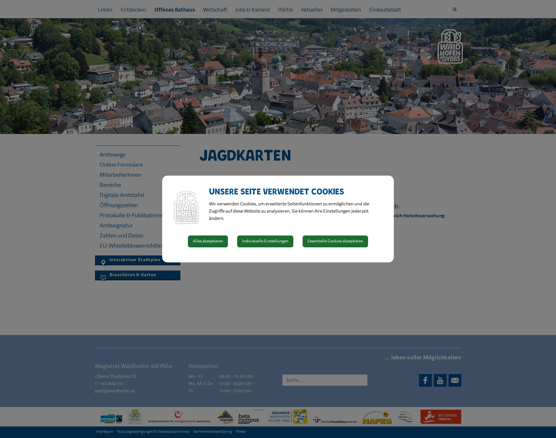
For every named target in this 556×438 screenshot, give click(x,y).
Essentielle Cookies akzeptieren (335, 241)
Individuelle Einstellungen (265, 241)
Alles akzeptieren (208, 241)
